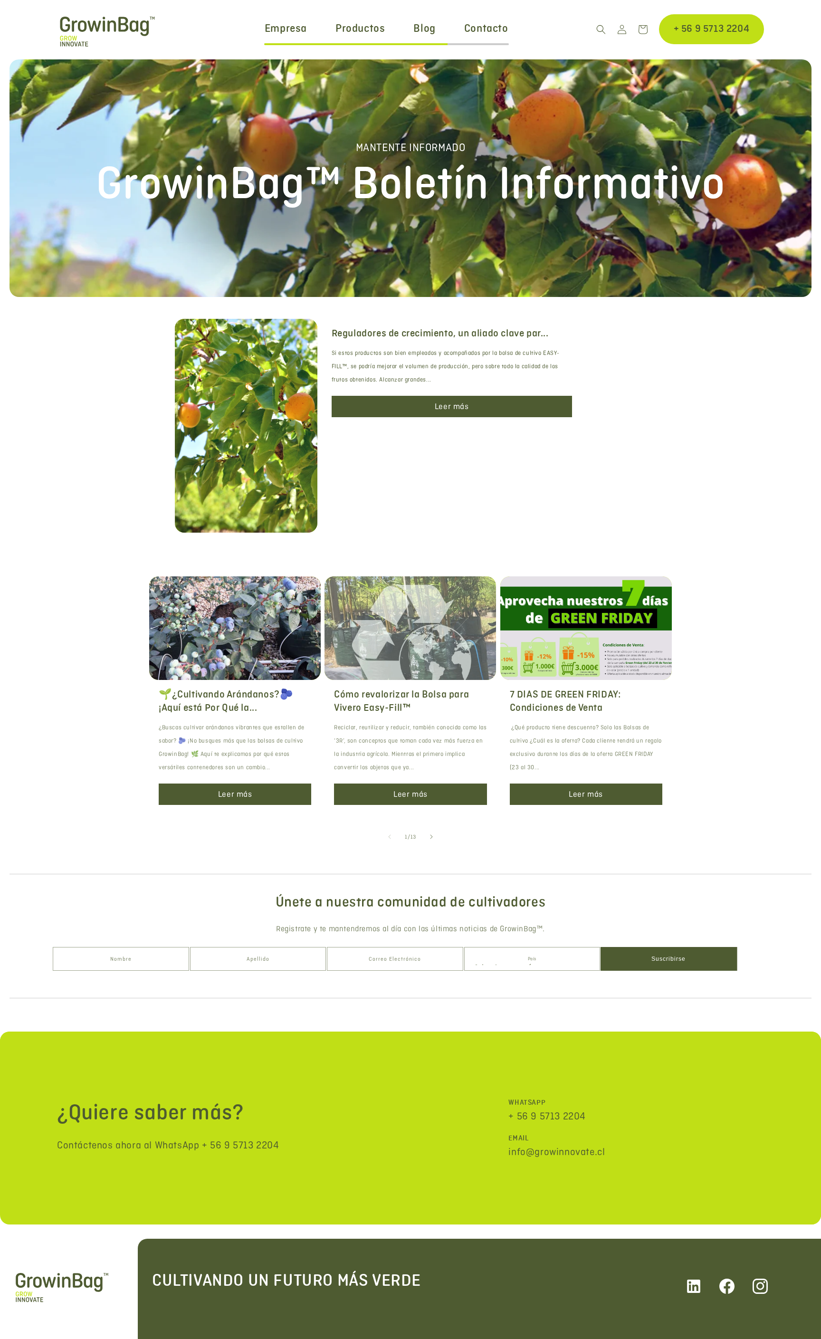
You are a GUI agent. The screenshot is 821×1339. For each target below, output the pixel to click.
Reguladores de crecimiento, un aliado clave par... (440, 333)
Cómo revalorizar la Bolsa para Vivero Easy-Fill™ (401, 701)
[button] (601, 29)
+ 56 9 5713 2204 (712, 29)
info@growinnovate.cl (556, 1151)
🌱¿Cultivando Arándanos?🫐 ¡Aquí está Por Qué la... (226, 701)
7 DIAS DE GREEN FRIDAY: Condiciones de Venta (565, 701)
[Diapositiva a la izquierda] (389, 836)
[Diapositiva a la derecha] (431, 836)
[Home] (74, 1286)
